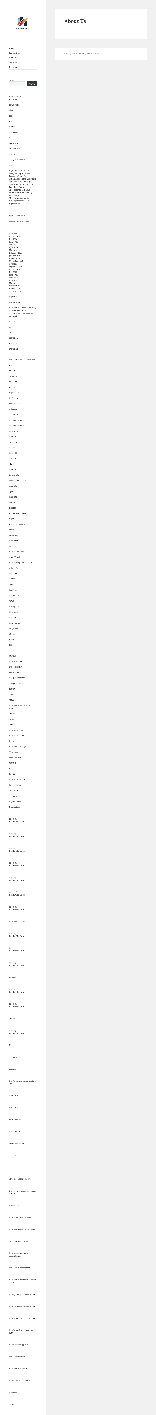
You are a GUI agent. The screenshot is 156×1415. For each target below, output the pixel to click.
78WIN (12, 713)
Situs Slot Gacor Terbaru (20, 1179)
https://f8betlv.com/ (17, 779)
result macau (15, 623)
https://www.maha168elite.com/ (22, 360)
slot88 (11, 639)
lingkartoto (14, 398)
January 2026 (15, 255)
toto (10, 165)
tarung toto (14, 475)
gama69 (12, 529)
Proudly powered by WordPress (92, 53)
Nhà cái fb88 (14, 807)
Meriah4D (13, 338)
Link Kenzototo (15, 1119)
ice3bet (12, 741)
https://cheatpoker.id (18, 1368)
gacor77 (12, 1069)
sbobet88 (13, 99)
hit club (12, 321)
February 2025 (15, 285)
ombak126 (13, 790)
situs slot (13, 154)
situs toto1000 (15, 540)
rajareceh (13, 568)
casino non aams (16, 420)
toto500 (12, 617)
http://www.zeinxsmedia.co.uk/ (22, 1318)
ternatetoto (14, 105)
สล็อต (11, 110)
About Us (13, 57)
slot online (13, 796)
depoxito (13, 508)
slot (10, 121)
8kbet (11, 700)
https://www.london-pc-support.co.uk (19, 1254)
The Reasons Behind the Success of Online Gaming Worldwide (20, 193)
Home (11, 48)
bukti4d (12, 656)
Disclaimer (14, 67)
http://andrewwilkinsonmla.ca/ (22, 1229)
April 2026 (13, 247)
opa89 (11, 491)
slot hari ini (14, 595)
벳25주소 (13, 579)
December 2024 (16, 288)
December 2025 (16, 258)
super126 (13, 296)
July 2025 (13, 272)
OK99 (11, 1404)
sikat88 (12, 447)
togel (11, 116)
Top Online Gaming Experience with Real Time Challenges (22, 180)
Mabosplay (14, 502)
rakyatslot (13, 409)
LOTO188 (13, 370)
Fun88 (12, 774)
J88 (10, 645)
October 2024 (15, 291)
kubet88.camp (15, 785)
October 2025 (15, 264)
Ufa (10, 1045)
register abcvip (15, 801)
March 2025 (14, 283)
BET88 (12, 768)
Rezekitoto (13, 977)
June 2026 (13, 242)
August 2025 (14, 269)
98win (12, 634)
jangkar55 (13, 628)
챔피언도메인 (14, 590)
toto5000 (13, 381)
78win (12, 694)
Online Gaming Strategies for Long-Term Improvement (21, 185)
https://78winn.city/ (17, 746)
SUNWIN (13, 376)
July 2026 (13, 239)
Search (12, 80)
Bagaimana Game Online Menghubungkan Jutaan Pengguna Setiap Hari (20, 173)
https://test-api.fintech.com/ (20, 562)
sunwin (12, 126)
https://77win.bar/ (16, 730)
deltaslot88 (14, 1018)
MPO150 (12, 546)
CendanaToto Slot (16, 1143)
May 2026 (13, 244)
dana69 (12, 458)
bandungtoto (14, 403)
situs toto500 (14, 1095)
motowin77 (14, 387)
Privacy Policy (15, 53)
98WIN (12, 601)
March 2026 (14, 250)
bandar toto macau (17, 480)
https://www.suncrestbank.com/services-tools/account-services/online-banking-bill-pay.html (22, 311)
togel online (14, 431)
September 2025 (16, 266)
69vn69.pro (14, 752)
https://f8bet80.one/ (17, 735)
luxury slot (14, 606)
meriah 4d (13, 349)
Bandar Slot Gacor (17, 821)
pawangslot (14, 535)
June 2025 (13, 275)
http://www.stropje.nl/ (18, 1344)
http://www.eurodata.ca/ (19, 1380)
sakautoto (13, 414)
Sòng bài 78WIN (16, 683)
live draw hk (14, 1131)
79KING (12, 763)
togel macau (14, 612)
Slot (10, 332)
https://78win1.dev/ (17, 921)
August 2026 (14, 236)
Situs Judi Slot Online (18, 1241)
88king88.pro (15, 757)
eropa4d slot (14, 148)
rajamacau (14, 392)
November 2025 (16, 261)
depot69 (12, 519)
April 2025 (13, 280)
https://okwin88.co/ (17, 661)
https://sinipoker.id (17, 1356)
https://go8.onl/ (15, 667)
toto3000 (13, 573)
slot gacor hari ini (17, 159)
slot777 (12, 137)
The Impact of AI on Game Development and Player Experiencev (20, 201)
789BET (12, 584)
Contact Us (13, 62)
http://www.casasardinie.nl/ (21, 1217)
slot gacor (13, 143)
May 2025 (13, 277)
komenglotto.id (15, 672)
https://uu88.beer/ (16, 551)
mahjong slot (14, 302)
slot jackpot (14, 132)
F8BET (12, 689)
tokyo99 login (15, 557)
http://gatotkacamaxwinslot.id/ (22, 1294)
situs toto (13, 436)
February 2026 (15, 253)
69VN (11, 650)
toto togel (13, 819)
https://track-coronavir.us (20, 1268)
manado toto (14, 1107)
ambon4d (13, 442)
